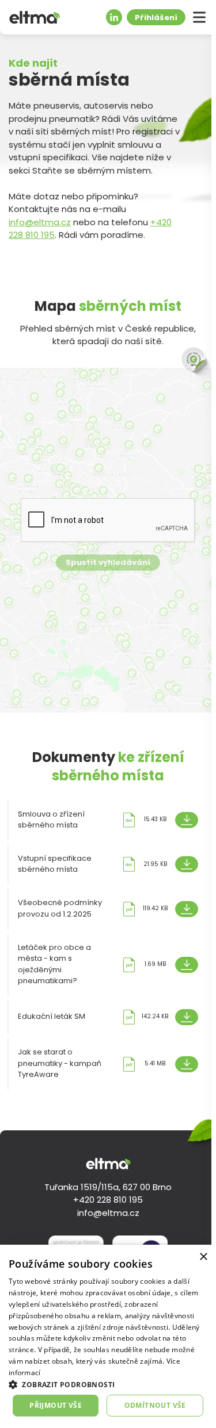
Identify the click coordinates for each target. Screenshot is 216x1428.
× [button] (203, 1257)
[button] (108, 1384)
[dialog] (108, 1336)
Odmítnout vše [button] (155, 1405)
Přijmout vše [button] (55, 1405)
